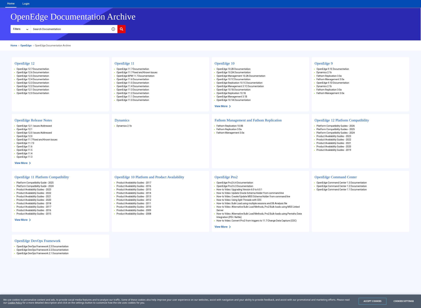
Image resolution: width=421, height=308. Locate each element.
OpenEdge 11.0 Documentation (133, 100)
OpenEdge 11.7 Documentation (133, 69)
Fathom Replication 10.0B (230, 126)
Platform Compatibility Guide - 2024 (35, 186)
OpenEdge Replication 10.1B (231, 93)
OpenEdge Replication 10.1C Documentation (239, 82)
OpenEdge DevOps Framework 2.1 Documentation (43, 253)
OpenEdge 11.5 (24, 150)
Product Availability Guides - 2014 (134, 193)
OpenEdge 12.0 (24, 136)
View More (221, 106)
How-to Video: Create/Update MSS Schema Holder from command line (253, 196)
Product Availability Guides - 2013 (134, 196)
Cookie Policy (15, 302)
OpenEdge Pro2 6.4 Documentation (235, 182)
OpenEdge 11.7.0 (25, 143)
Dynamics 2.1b (324, 72)
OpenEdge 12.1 (24, 129)
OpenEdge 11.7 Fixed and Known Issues (137, 72)
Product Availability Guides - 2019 (334, 150)
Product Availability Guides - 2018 (34, 203)
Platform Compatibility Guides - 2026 (336, 126)
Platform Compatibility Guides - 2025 (336, 129)
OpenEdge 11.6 (24, 146)
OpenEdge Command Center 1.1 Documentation (342, 189)
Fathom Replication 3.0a (329, 76)
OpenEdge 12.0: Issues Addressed (34, 132)
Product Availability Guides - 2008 (134, 213)
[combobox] (70, 29)
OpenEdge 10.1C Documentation (233, 79)
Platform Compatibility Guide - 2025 (35, 182)
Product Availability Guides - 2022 (334, 139)
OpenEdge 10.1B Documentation (233, 89)
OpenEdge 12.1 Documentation (33, 89)
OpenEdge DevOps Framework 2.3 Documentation (43, 246)
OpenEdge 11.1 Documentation (133, 96)
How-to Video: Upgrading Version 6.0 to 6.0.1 (239, 189)
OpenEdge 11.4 (24, 153)
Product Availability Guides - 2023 (334, 136)
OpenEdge (26, 45)
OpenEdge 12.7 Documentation (33, 69)
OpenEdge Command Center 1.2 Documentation (342, 186)
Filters (16, 29)
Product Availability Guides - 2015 (34, 213)
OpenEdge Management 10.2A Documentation (241, 76)
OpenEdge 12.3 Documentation (33, 82)
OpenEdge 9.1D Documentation (333, 82)
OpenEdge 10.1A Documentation (234, 100)
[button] (113, 29)
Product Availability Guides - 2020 (334, 146)
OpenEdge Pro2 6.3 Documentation (235, 186)
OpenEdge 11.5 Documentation (133, 82)
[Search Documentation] (121, 29)
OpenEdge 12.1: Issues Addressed (34, 126)
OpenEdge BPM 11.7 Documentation (135, 76)
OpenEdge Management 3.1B (232, 96)
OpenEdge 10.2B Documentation (233, 69)
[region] (210, 301)
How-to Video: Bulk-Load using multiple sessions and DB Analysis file (252, 203)
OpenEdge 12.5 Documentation (33, 76)
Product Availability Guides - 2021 (334, 143)
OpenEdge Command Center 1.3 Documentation (342, 182)
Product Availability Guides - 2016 (34, 210)
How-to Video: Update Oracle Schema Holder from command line (250, 193)
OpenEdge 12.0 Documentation (33, 93)
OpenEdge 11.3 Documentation (133, 89)
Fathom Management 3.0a (330, 79)
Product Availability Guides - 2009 (134, 210)
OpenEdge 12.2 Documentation (33, 86)
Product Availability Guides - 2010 (134, 206)
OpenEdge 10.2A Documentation (234, 72)
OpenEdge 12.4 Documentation (33, 79)
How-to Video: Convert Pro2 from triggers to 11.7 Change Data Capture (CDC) (257, 220)
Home (10, 3)
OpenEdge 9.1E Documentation (333, 69)
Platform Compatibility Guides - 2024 (336, 132)
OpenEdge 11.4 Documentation (133, 86)
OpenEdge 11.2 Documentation (133, 93)
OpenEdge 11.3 (24, 157)
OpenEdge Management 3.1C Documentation (240, 86)
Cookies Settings (404, 301)
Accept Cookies (373, 301)
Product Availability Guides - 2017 (34, 206)
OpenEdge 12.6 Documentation (33, 72)
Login (26, 3)
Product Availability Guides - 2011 (134, 203)
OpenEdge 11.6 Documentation (133, 79)
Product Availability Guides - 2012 (134, 200)
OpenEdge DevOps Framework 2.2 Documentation (43, 250)
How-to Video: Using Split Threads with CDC (239, 200)
